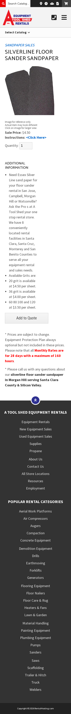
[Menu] (64, 17)
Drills (35, 556)
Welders (35, 689)
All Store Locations (36, 473)
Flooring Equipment (35, 586)
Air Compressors (35, 518)
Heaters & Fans (35, 607)
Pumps (35, 645)
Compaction (36, 533)
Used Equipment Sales (35, 436)
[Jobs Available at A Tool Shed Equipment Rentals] (52, 3)
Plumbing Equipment (35, 637)
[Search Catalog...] (3, 3)
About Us (35, 459)
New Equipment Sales (36, 429)
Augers (35, 525)
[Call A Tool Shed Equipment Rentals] (54, 17)
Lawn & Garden (35, 615)
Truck (35, 682)
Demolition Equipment (35, 548)
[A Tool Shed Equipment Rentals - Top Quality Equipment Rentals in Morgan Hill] (17, 24)
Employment (35, 488)
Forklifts (36, 570)
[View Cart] (66, 3)
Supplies (36, 443)
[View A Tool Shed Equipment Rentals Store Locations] (41, 3)
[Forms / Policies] (57, 3)
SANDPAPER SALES (19, 45)
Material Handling (35, 623)
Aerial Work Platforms (35, 511)
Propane (35, 451)
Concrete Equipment (35, 540)
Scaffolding (35, 667)
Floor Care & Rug (35, 600)
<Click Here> (36, 137)
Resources (35, 481)
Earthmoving (35, 563)
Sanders (35, 652)
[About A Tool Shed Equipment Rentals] (46, 3)
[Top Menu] (35, 400)
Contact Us (35, 466)
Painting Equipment (35, 630)
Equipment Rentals (35, 422)
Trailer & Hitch (35, 675)
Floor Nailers (35, 593)
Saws (35, 660)
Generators (35, 577)
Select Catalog (16, 32)
